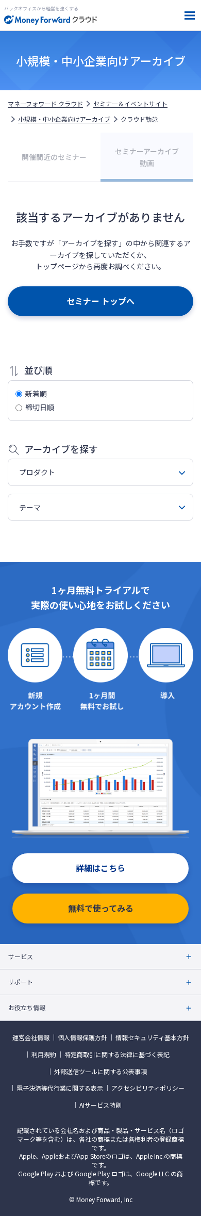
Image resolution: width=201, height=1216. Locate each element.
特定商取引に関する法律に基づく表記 (117, 1054)
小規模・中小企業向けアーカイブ (64, 119)
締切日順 (39, 407)
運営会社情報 (30, 1037)
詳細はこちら (100, 868)
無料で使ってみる (100, 908)
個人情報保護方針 (82, 1037)
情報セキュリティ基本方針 (152, 1037)
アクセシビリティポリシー (148, 1088)
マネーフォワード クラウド (45, 104)
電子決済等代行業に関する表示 (59, 1088)
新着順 (36, 393)
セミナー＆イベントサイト (130, 104)
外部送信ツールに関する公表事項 (100, 1071)
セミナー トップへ (100, 301)
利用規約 (43, 1054)
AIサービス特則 (100, 1105)
